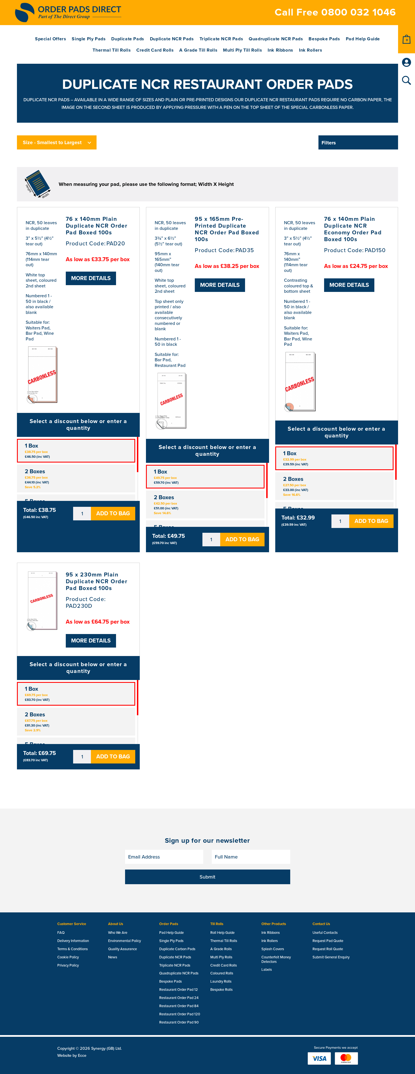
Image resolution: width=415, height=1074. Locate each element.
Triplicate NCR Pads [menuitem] (221, 39)
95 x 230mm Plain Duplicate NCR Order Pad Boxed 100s (96, 581)
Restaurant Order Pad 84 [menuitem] (178, 1006)
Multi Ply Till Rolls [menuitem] (242, 50)
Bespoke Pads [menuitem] (324, 39)
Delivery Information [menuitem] (73, 941)
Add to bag (113, 513)
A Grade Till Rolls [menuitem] (198, 50)
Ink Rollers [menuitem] (310, 50)
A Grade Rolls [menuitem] (221, 949)
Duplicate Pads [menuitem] (127, 39)
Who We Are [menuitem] (117, 932)
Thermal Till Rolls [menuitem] (112, 50)
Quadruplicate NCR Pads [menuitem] (276, 39)
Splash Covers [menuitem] (272, 949)
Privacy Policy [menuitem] (68, 965)
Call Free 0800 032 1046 (335, 12)
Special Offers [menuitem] (50, 39)
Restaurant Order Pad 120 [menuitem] (179, 1014)
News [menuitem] (112, 957)
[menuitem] (406, 39)
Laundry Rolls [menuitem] (220, 981)
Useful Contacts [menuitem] (325, 932)
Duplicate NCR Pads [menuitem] (172, 39)
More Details (91, 278)
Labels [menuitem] (266, 969)
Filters (329, 143)
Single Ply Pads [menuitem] (89, 39)
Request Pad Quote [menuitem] (328, 941)
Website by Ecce (71, 1055)
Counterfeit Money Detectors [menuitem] (276, 959)
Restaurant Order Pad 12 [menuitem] (178, 989)
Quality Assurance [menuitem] (122, 949)
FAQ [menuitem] (61, 932)
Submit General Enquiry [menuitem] (331, 957)
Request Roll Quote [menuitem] (328, 949)
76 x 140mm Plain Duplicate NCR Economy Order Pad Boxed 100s (353, 229)
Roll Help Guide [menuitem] (222, 932)
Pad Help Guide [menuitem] (363, 39)
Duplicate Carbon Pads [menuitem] (177, 949)
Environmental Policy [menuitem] (124, 941)
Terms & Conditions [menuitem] (72, 949)
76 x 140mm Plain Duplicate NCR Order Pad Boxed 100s (96, 226)
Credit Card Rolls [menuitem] (155, 50)
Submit (207, 877)
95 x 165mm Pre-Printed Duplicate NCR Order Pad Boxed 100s (227, 229)
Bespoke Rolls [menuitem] (221, 989)
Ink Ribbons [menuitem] (280, 50)
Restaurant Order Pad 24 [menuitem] (178, 998)
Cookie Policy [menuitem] (68, 957)
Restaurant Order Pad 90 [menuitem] (179, 1022)
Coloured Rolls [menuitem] (221, 973)
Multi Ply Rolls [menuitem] (221, 957)
